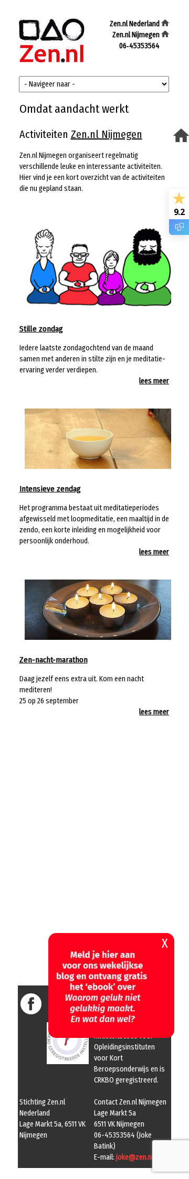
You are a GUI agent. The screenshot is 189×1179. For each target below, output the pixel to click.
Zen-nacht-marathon (53, 659)
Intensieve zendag (50, 489)
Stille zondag (41, 329)
